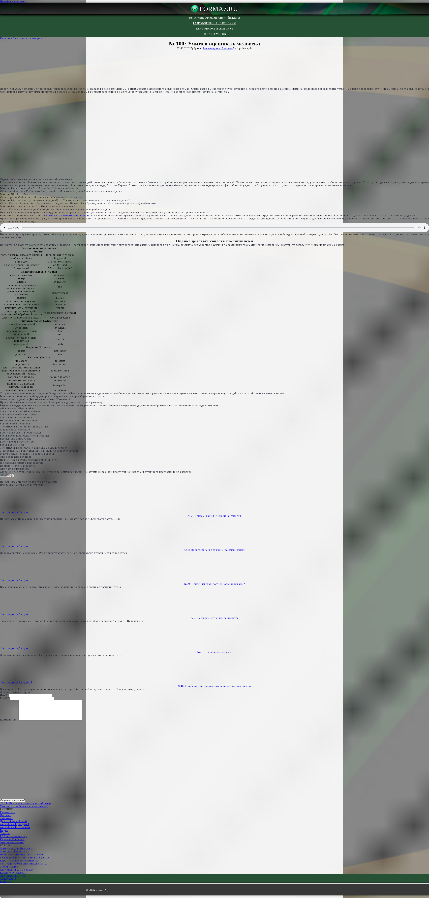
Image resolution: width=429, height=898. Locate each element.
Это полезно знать (12, 842)
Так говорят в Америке (214, 28)
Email (4, 698)
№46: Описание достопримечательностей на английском (214, 686)
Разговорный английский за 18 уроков (25, 857)
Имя (4, 695)
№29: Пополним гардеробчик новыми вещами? (214, 584)
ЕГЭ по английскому (13, 836)
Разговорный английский (214, 23)
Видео (4, 830)
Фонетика (6, 818)
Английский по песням (15, 827)
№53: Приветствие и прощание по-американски (214, 549)
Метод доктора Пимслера (16, 848)
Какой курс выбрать (13, 872)
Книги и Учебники (12, 839)
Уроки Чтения (9, 866)
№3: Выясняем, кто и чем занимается (214, 618)
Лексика (5, 815)
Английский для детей (14, 824)
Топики (5, 833)
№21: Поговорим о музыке (214, 652)
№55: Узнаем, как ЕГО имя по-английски (214, 515)
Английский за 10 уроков (16, 869)
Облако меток (214, 34)
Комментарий (9, 719)
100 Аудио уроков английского (214, 17)
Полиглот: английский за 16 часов (22, 854)
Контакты (6, 881)
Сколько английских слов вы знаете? (24, 806)
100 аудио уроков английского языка (23, 863)
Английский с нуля (12, 875)
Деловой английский (13, 821)
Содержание (8, 878)
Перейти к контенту (13, 1)
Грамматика (7, 812)
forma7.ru (218, 8)
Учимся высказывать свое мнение (67, 215)
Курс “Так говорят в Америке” (20, 860)
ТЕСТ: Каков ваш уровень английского (25, 803)
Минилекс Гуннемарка (14, 851)
